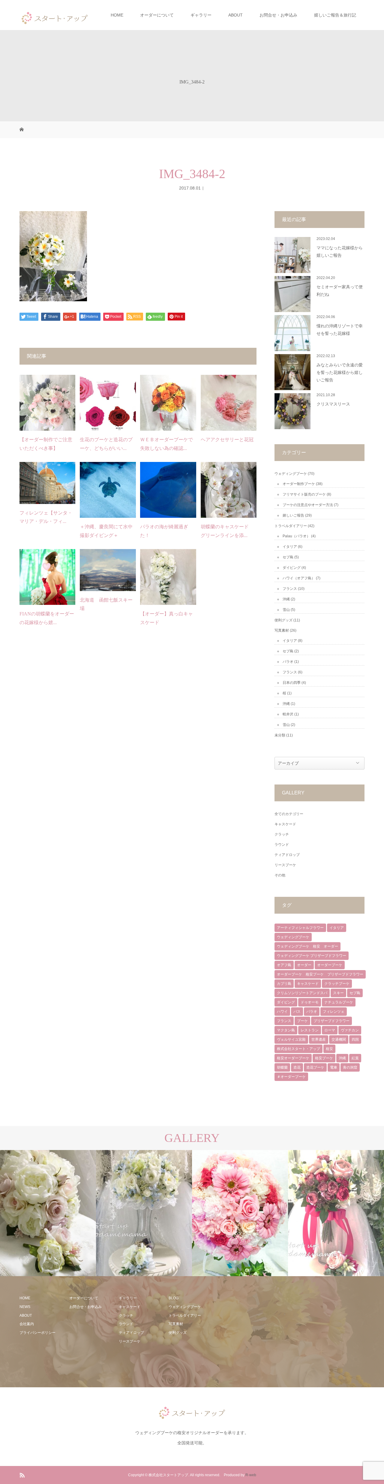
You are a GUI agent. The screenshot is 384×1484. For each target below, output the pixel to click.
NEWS (25, 1307)
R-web (250, 1475)
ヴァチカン (350, 1030)
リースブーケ (285, 865)
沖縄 (286, 599)
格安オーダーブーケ (293, 1058)
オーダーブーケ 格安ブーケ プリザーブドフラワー (320, 974)
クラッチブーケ (337, 984)
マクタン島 (286, 1030)
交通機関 (339, 1039)
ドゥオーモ (310, 1002)
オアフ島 (284, 965)
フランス (290, 589)
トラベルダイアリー (290, 526)
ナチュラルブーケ (338, 1002)
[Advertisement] (263, 1331)
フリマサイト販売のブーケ (304, 494)
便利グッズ (283, 620)
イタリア (290, 547)
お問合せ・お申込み (278, 15)
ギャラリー (201, 15)
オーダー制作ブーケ (299, 484)
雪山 (286, 610)
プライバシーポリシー (38, 1333)
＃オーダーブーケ (291, 1077)
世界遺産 (318, 1039)
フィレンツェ (333, 1011)
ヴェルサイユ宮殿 (291, 1039)
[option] (49, 1213)
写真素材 (281, 630)
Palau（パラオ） (296, 536)
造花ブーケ (315, 1067)
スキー (338, 993)
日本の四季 (292, 683)
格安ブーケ (324, 1058)
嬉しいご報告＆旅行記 (335, 15)
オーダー (304, 965)
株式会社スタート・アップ (298, 1049)
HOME (117, 15)
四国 (355, 1039)
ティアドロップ (287, 855)
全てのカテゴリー (288, 814)
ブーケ (302, 1021)
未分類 (279, 735)
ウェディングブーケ (290, 474)
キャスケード (285, 824)
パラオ (288, 662)
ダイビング (292, 568)
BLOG (173, 1298)
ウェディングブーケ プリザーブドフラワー (311, 956)
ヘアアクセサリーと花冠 (227, 439)
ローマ (329, 1030)
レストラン (310, 1030)
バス (297, 1011)
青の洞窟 (350, 1067)
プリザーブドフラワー (332, 1021)
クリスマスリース (333, 404)
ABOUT (235, 15)
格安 (329, 1049)
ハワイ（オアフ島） (299, 578)
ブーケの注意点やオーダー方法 (308, 505)
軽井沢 (288, 714)
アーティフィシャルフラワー (300, 928)
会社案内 (27, 1324)
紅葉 (355, 1058)
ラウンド (281, 844)
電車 (333, 1067)
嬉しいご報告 (293, 515)
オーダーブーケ (329, 965)
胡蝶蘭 (282, 1067)
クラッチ (281, 834)
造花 (297, 1067)
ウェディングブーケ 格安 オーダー (307, 946)
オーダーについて (157, 15)
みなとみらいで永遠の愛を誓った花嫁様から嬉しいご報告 (339, 372)
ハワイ (282, 1011)
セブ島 (288, 557)
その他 (279, 875)
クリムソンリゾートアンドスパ (302, 993)
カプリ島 (284, 984)
